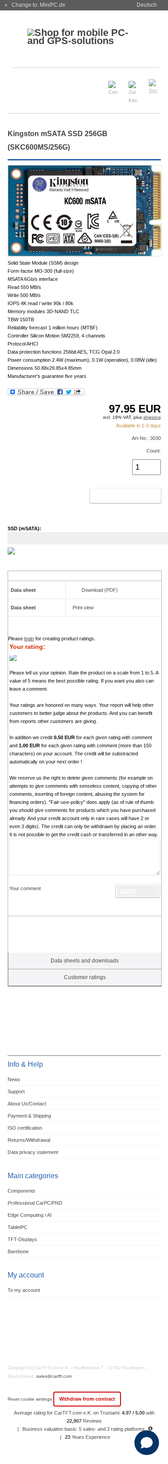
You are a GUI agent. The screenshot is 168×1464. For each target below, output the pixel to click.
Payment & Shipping (29, 1115)
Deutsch (147, 5)
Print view (83, 607)
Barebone (18, 1251)
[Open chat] (146, 1442)
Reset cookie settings (30, 1399)
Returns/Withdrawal (29, 1140)
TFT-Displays (22, 1239)
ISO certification (25, 1128)
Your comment (25, 888)
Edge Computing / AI (30, 1215)
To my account (24, 1290)
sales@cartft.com (54, 1376)
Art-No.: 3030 (146, 438)
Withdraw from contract (87, 1399)
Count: (153, 450)
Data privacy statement (33, 1152)
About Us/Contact (27, 1103)
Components (21, 1190)
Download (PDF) (100, 590)
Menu (19, 82)
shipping (152, 417)
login (29, 638)
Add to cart (116, 495)
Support (16, 1091)
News (14, 1079)
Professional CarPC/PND (35, 1203)
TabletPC (17, 1227)
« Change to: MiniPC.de (34, 5)
